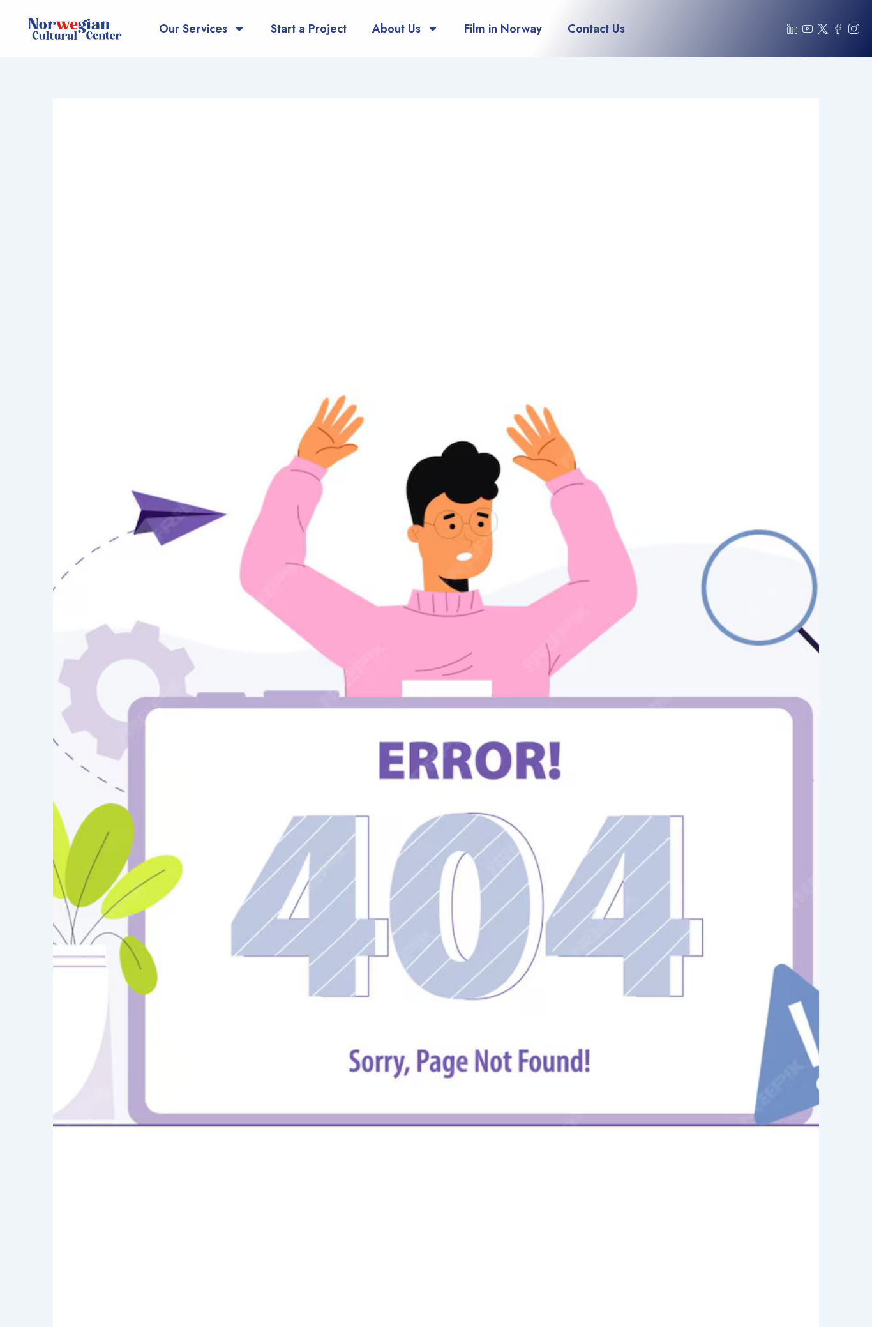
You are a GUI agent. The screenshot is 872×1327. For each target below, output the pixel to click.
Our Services (193, 28)
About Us (396, 28)
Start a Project (309, 28)
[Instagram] (853, 29)
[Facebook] (838, 29)
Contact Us (596, 28)
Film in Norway (503, 28)
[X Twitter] (823, 29)
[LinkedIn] (792, 29)
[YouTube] (807, 29)
